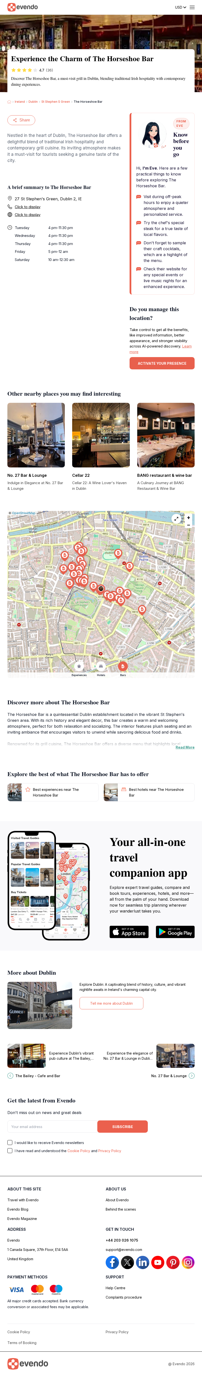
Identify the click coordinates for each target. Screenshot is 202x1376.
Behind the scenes (121, 1209)
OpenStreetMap (23, 513)
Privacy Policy (109, 1151)
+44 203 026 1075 (122, 1240)
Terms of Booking (21, 1343)
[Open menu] (192, 7)
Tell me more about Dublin (111, 1003)
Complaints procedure (124, 1297)
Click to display (27, 206)
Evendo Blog (17, 1209)
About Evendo (117, 1200)
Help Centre (115, 1288)
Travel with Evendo (23, 1200)
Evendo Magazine (22, 1219)
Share (24, 120)
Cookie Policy (78, 1151)
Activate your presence (162, 363)
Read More (185, 747)
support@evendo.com (124, 1249)
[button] (101, 589)
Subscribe (122, 1127)
